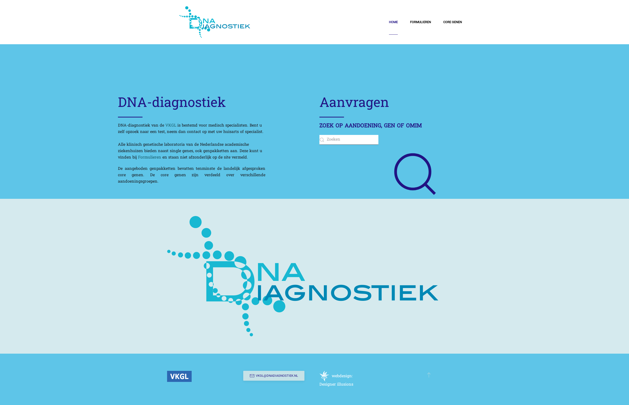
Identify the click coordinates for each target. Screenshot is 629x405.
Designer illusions (336, 385)
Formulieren (149, 157)
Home (393, 22)
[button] (429, 375)
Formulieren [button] (420, 22)
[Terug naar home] (214, 22)
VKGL (170, 126)
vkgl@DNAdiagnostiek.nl (277, 375)
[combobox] (348, 140)
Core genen (452, 22)
